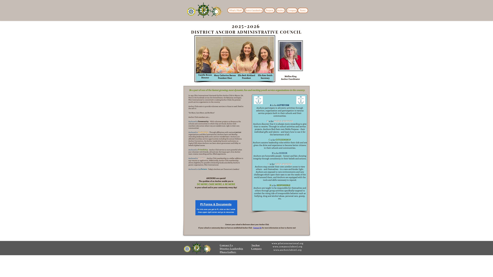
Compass (256, 248)
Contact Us (226, 245)
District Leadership (231, 248)
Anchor (255, 245)
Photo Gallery (228, 252)
